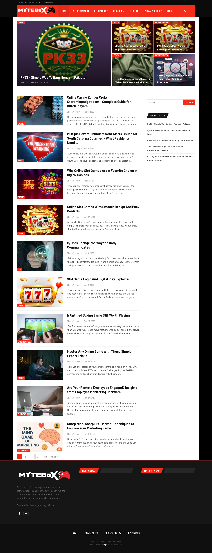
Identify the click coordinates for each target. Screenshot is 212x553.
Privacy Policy (35, 2)
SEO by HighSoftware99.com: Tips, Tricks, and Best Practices (174, 79)
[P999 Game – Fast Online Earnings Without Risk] (174, 37)
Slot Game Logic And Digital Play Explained (98, 279)
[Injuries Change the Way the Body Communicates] (40, 256)
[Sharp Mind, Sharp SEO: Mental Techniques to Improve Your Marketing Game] (40, 437)
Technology (101, 11)
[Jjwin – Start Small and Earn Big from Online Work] (132, 37)
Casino (21, 22)
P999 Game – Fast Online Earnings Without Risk (170, 140)
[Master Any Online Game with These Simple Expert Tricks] (40, 365)
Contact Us (22, 2)
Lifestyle (134, 11)
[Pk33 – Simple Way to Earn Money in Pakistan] (64, 53)
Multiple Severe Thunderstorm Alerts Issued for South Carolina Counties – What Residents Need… (102, 138)
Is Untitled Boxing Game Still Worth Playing (98, 315)
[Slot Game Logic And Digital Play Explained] (40, 292)
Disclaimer (48, 2)
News (20, 160)
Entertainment (80, 11)
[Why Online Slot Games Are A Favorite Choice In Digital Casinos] (40, 184)
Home (64, 11)
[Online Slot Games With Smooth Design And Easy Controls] (40, 220)
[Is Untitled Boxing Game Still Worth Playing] (40, 328)
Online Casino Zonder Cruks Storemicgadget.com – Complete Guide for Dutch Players (99, 101)
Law (19, 269)
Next (54, 457)
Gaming (21, 378)
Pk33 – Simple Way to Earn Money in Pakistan (53, 77)
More (170, 11)
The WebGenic (116, 544)
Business (118, 11)
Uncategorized (161, 22)
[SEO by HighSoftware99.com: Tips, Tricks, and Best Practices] (174, 70)
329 (45, 457)
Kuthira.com (115, 541)
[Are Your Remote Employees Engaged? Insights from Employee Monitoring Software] (40, 401)
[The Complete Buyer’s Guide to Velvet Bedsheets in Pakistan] (132, 70)
